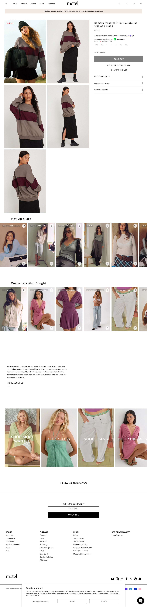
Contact (43, 535)
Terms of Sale (79, 538)
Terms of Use (78, 541)
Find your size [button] (101, 53)
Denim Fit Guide (46, 557)
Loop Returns (117, 535)
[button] (118, 70)
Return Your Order (121, 532)
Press (8, 548)
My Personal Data (80, 544)
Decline (104, 601)
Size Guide (44, 554)
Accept (72, 601)
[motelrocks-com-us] (72, 3)
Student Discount (13, 544)
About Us (9, 535)
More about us (15, 383)
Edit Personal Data (80, 551)
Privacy (76, 535)
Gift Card (43, 560)
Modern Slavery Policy (82, 554)
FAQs (42, 551)
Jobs (8, 551)
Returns (43, 541)
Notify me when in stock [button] (118, 65)
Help (42, 538)
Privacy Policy (34, 595)
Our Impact (10, 538)
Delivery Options (47, 548)
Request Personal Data (82, 548)
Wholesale (10, 541)
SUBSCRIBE (73, 515)
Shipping (43, 544)
